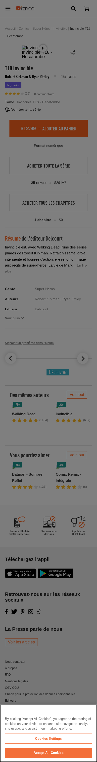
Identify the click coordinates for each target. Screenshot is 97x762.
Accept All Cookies (48, 753)
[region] (48, 733)
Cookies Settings (48, 738)
